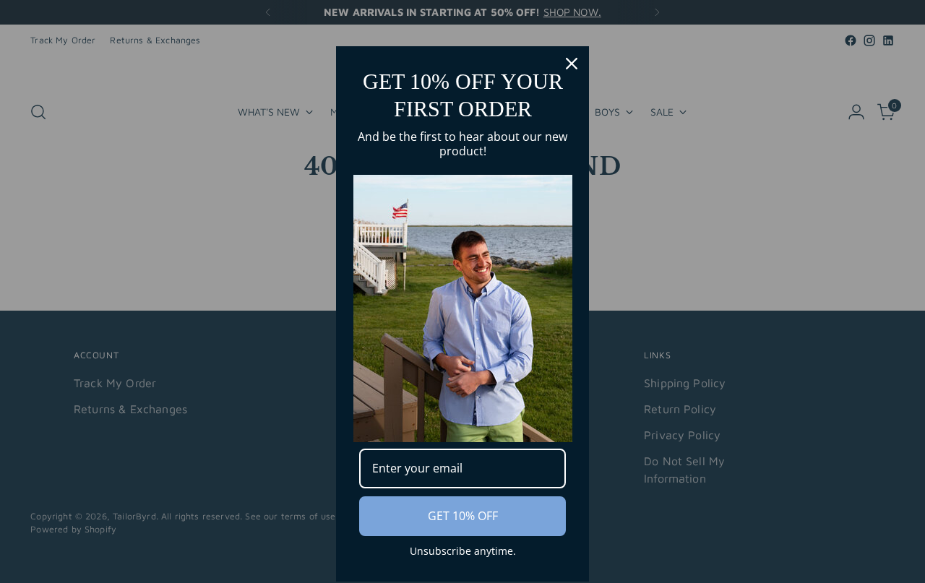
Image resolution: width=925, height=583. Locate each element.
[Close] (571, 63)
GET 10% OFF (463, 516)
